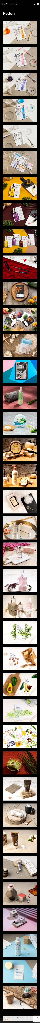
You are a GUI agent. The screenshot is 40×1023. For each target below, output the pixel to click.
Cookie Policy (7, 1019)
